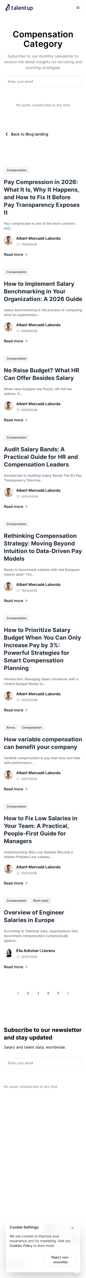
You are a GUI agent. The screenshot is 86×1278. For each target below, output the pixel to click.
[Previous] (17, 993)
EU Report (12, 1140)
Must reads (40, 900)
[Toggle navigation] (78, 7)
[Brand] (23, 7)
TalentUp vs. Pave (18, 1212)
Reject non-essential (60, 1259)
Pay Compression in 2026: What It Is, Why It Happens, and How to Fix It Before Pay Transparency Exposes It (42, 197)
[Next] (68, 993)
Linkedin (52, 1197)
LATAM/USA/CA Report (22, 1132)
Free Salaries (56, 1125)
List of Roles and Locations (59, 1134)
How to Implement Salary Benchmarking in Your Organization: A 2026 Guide (43, 291)
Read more (13, 254)
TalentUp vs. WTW (18, 1204)
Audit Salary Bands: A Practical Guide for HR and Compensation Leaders (41, 457)
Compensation (16, 170)
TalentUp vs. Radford (20, 1189)
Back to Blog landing (29, 134)
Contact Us (54, 1204)
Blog (7, 1117)
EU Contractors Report (21, 1172)
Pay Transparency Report (18, 1149)
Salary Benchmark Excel (18, 1162)
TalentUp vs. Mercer (19, 1197)
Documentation (15, 1125)
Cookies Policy (21, 1246)
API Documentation (61, 1117)
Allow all (25, 1260)
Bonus (11, 727)
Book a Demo (56, 1189)
